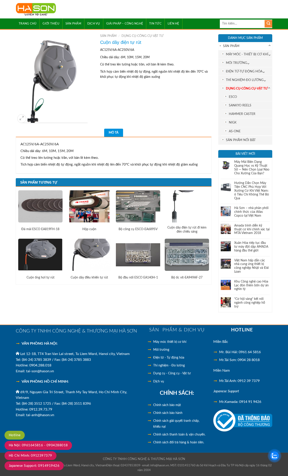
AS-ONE (235, 131)
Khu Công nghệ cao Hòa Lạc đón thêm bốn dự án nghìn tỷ (251, 285)
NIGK (232, 122)
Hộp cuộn (89, 229)
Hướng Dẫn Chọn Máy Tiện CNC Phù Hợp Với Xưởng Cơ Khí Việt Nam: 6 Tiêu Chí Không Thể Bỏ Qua (251, 191)
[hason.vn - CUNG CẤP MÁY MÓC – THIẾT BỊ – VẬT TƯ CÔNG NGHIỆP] (49, 9)
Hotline (14, 435)
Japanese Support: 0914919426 (34, 465)
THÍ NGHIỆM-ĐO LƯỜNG (244, 80)
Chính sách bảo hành (167, 413)
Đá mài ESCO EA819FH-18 (40, 229)
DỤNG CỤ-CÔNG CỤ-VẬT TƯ (247, 88)
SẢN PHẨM (73, 23)
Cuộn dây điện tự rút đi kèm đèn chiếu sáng (187, 229)
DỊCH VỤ (93, 23)
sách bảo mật (167, 405)
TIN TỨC (155, 23)
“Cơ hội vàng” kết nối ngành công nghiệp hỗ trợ (249, 302)
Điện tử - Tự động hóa (168, 357)
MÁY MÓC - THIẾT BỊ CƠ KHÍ (247, 54)
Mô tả (114, 132)
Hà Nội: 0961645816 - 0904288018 (38, 445)
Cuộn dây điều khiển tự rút (89, 277)
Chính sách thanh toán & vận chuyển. (179, 434)
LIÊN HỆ (173, 23)
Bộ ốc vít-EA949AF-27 (186, 277)
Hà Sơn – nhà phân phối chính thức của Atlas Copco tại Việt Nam (251, 212)
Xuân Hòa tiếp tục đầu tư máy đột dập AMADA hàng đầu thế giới (251, 246)
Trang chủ (27, 23)
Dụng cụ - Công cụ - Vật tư (172, 373)
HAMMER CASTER (242, 114)
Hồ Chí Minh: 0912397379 (30, 455)
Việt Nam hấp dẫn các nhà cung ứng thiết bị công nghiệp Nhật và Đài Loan (251, 266)
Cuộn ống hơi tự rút (40, 277)
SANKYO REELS (240, 105)
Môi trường (161, 349)
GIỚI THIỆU (51, 23)
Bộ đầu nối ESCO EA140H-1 (138, 277)
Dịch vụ (158, 381)
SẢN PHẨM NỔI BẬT (241, 140)
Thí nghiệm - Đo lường (169, 365)
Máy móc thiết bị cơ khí (169, 342)
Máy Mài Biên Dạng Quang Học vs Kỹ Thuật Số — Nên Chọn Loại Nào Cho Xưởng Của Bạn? (251, 167)
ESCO (233, 97)
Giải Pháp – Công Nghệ (124, 23)
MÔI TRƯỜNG (236, 63)
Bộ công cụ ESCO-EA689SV (138, 229)
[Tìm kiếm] (268, 24)
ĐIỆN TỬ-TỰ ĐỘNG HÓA (244, 71)
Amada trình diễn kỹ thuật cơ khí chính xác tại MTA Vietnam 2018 (252, 229)
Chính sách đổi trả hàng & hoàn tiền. (178, 442)
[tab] (113, 133)
